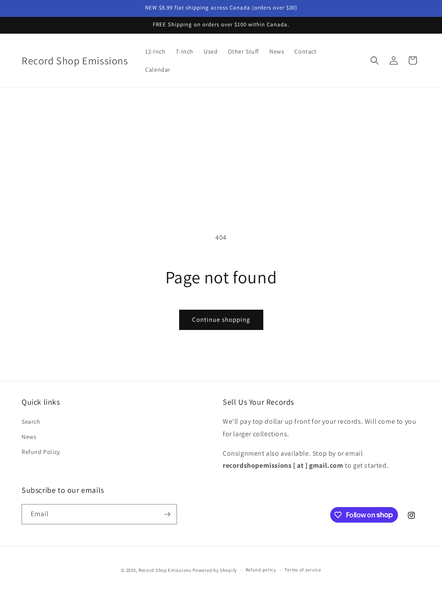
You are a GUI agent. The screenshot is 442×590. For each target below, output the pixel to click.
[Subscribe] (167, 514)
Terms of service (302, 570)
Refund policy (261, 570)
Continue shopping (221, 319)
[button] (374, 60)
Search (31, 421)
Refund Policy (41, 452)
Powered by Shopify (215, 570)
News (29, 437)
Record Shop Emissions (165, 570)
